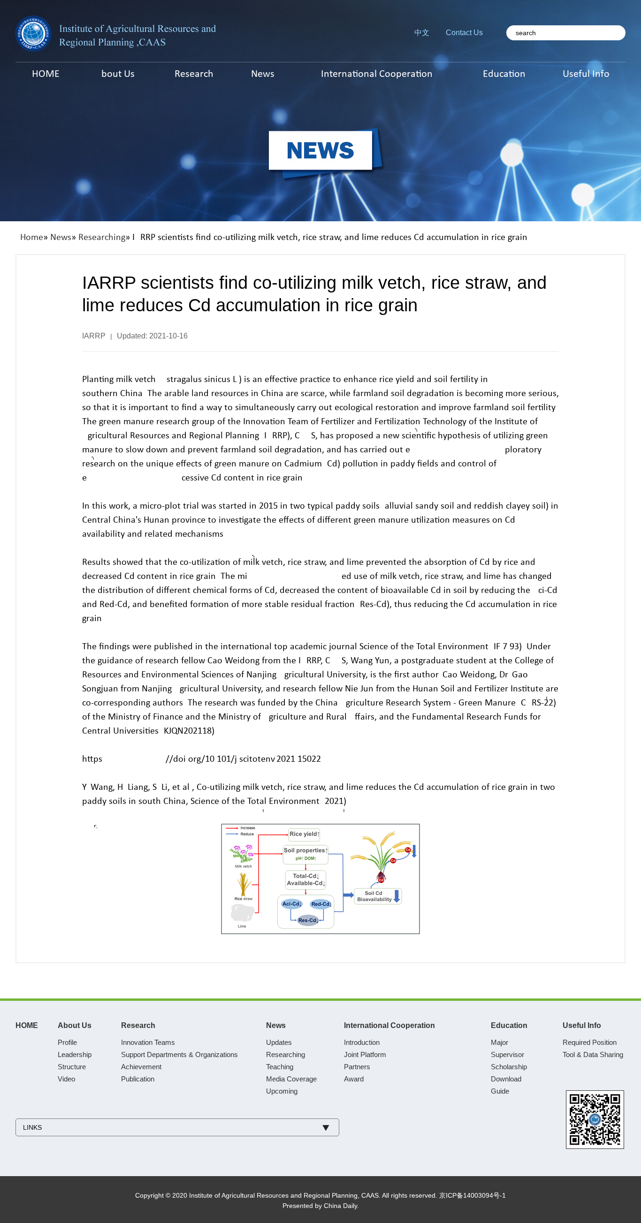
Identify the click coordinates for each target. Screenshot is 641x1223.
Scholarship (509, 1067)
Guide (500, 1091)
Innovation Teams (148, 1042)
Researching (101, 237)
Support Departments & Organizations (179, 1054)
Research (138, 1025)
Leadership (75, 1054)
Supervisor (507, 1054)
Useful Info (582, 1025)
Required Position (590, 1042)
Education (509, 1025)
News (60, 237)
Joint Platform (365, 1054)
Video (66, 1079)
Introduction (362, 1042)
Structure (72, 1067)
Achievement (141, 1067)
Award (354, 1079)
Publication (137, 1079)
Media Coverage (291, 1079)
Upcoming (282, 1091)
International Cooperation (389, 1025)
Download (506, 1079)
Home (31, 237)
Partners (357, 1067)
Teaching (279, 1067)
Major (499, 1042)
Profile (67, 1042)
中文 (421, 33)
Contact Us (464, 33)
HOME (26, 1025)
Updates (279, 1042)
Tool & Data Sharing (593, 1054)
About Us (75, 1025)
